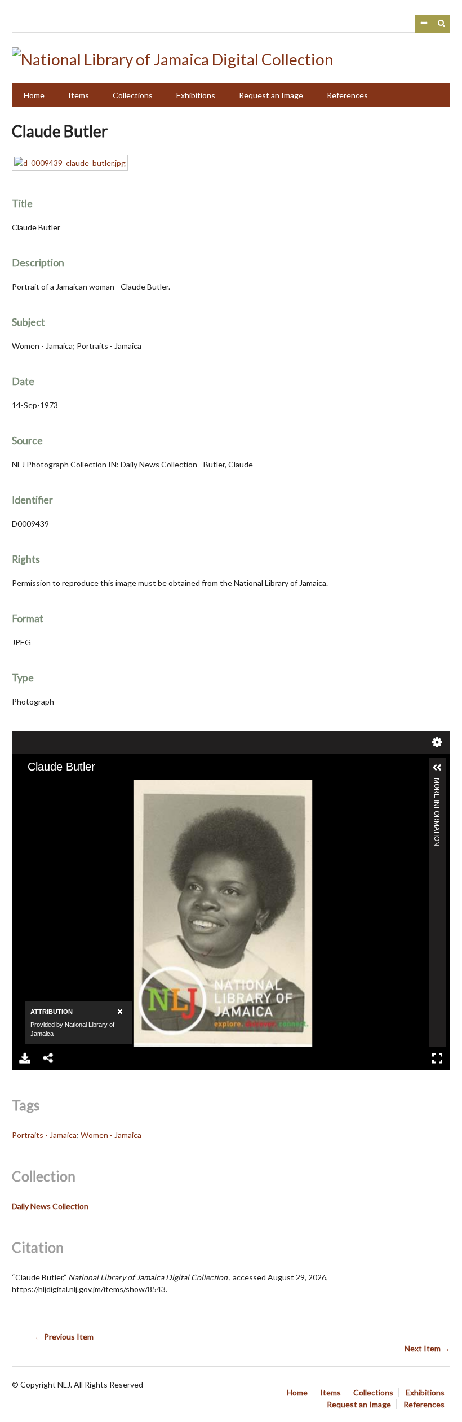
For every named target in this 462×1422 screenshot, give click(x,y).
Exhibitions (195, 95)
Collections (133, 95)
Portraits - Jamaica (44, 1135)
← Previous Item (64, 1336)
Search (442, 24)
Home (34, 95)
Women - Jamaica (111, 1135)
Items (78, 95)
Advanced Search (424, 24)
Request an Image (271, 95)
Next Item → (427, 1348)
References (347, 95)
